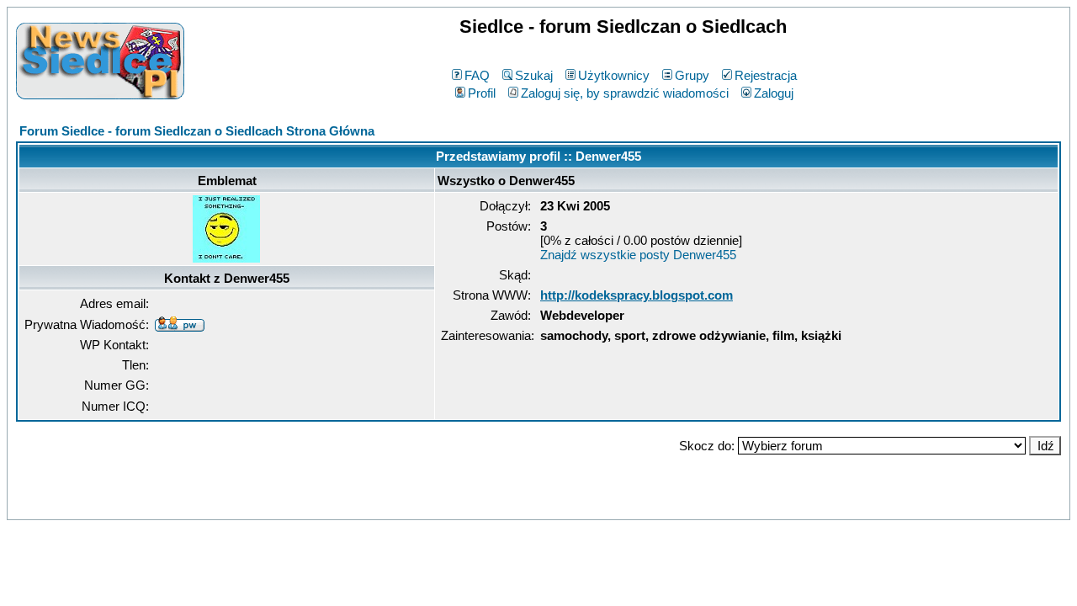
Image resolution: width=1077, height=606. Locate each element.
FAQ (477, 75)
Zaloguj (773, 93)
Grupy (692, 75)
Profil (482, 93)
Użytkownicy (614, 75)
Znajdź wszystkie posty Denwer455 (638, 254)
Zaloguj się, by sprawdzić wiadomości (625, 93)
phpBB (501, 504)
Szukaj (534, 75)
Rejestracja (766, 75)
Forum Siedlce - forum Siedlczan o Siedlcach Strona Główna (196, 131)
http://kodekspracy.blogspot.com (636, 295)
